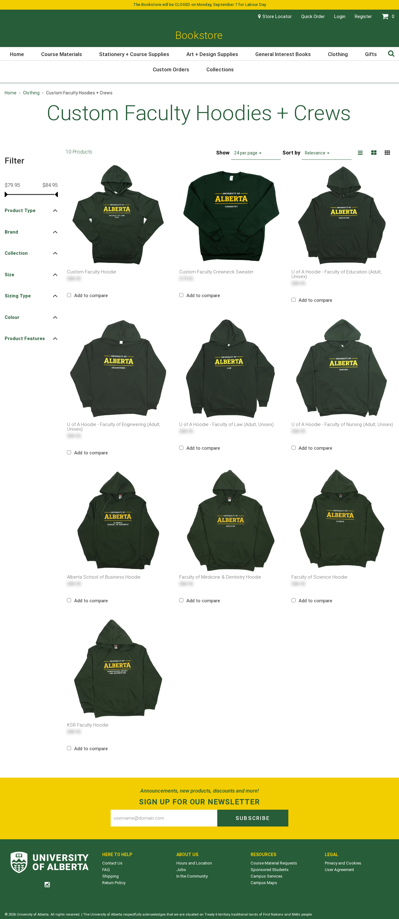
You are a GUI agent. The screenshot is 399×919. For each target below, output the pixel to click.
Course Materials (61, 54)
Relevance (315, 152)
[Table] (374, 153)
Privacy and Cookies (343, 863)
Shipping (110, 876)
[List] (360, 153)
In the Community (192, 876)
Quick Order (313, 16)
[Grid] (387, 153)
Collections (220, 69)
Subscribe (253, 818)
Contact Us (112, 863)
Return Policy (113, 882)
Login (339, 16)
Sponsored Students (270, 869)
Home (17, 54)
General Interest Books (283, 54)
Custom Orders (171, 69)
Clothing (338, 54)
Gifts (371, 54)
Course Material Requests (274, 863)
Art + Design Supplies (212, 54)
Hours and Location (194, 863)
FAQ (106, 869)
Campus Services (266, 876)
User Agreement (339, 869)
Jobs (181, 869)
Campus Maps (264, 882)
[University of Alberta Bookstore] (49, 863)
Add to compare (91, 295)
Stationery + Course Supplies (134, 54)
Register (363, 16)
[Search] (391, 53)
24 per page (246, 152)
